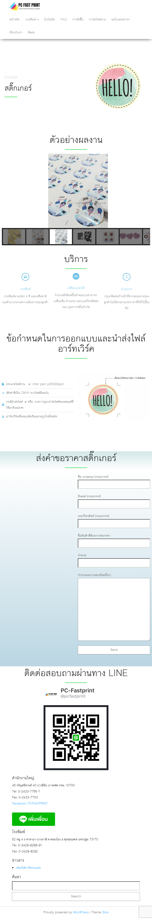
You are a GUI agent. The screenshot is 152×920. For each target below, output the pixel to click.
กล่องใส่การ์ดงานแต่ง (28, 867)
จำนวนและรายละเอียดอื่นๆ (94, 575)
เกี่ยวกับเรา (15, 32)
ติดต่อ (31, 32)
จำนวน (82, 555)
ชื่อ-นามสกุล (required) (93, 476)
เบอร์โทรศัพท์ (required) (93, 516)
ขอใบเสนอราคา (120, 19)
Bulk (106, 912)
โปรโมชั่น (49, 19)
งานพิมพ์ (31, 19)
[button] (8, 191)
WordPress (81, 912)
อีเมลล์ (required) (89, 496)
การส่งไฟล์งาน (97, 19)
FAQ (64, 19)
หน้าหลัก (14, 19)
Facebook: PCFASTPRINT (30, 803)
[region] (76, 199)
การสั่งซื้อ (77, 19)
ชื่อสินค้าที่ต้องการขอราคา (94, 535)
